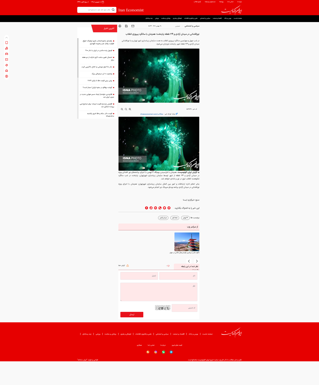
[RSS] (147, 351)
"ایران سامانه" (82, 360)
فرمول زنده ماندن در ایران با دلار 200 (98, 50)
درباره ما (239, 2)
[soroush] (150, 208)
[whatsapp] (159, 208)
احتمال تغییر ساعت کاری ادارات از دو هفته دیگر (98, 58)
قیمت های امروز (177, 345)
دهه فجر (174, 218)
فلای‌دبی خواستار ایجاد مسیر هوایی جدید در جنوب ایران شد (97, 95)
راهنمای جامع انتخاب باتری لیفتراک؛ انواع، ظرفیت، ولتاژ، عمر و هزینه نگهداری (98, 42)
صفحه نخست (238, 18)
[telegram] (170, 208)
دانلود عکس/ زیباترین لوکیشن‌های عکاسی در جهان (184, 253)
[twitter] (163, 208)
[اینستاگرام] (155, 352)
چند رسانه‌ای (149, 18)
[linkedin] (155, 208)
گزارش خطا (121, 265)
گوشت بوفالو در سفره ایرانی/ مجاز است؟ (97, 87)
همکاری (139, 345)
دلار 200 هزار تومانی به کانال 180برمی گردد (96, 67)
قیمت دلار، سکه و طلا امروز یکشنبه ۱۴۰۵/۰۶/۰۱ (100, 115)
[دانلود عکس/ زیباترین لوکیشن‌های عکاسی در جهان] (186, 241)
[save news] (126, 26)
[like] (168, 266)
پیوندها (221, 2)
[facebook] (146, 208)
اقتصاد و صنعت (217, 18)
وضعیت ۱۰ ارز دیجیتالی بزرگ (102, 74)
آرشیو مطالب (197, 2)
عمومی (177, 26)
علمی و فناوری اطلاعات (191, 18)
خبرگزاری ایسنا (189, 199)
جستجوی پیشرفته (210, 2)
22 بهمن (185, 218)
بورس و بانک (227, 18)
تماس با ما (230, 2)
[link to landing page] (231, 10)
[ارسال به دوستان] (132, 26)
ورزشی (157, 18)
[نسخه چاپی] (119, 26)
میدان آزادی (163, 218)
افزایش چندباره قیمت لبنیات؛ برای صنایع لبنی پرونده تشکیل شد (97, 105)
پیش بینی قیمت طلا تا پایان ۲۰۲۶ (100, 80)
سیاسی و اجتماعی (205, 18)
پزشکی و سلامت (165, 18)
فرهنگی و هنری (177, 18)
